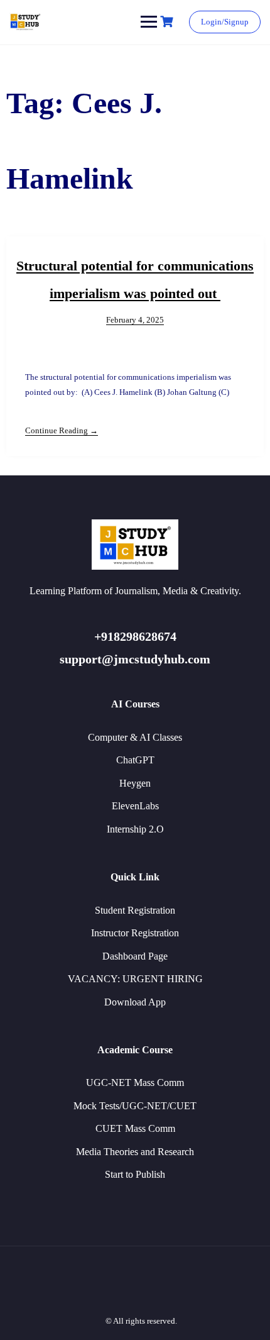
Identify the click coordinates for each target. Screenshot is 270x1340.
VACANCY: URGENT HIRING (135, 978)
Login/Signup (225, 21)
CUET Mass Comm (135, 1128)
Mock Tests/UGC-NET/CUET (135, 1105)
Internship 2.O (135, 829)
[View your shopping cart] (168, 22)
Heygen (135, 783)
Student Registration (135, 910)
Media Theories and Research (135, 1151)
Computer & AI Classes (135, 737)
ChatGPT (135, 760)
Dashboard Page (135, 956)
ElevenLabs (135, 805)
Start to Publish (135, 1174)
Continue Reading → (61, 430)
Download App (135, 1002)
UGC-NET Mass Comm (135, 1082)
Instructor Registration (135, 932)
